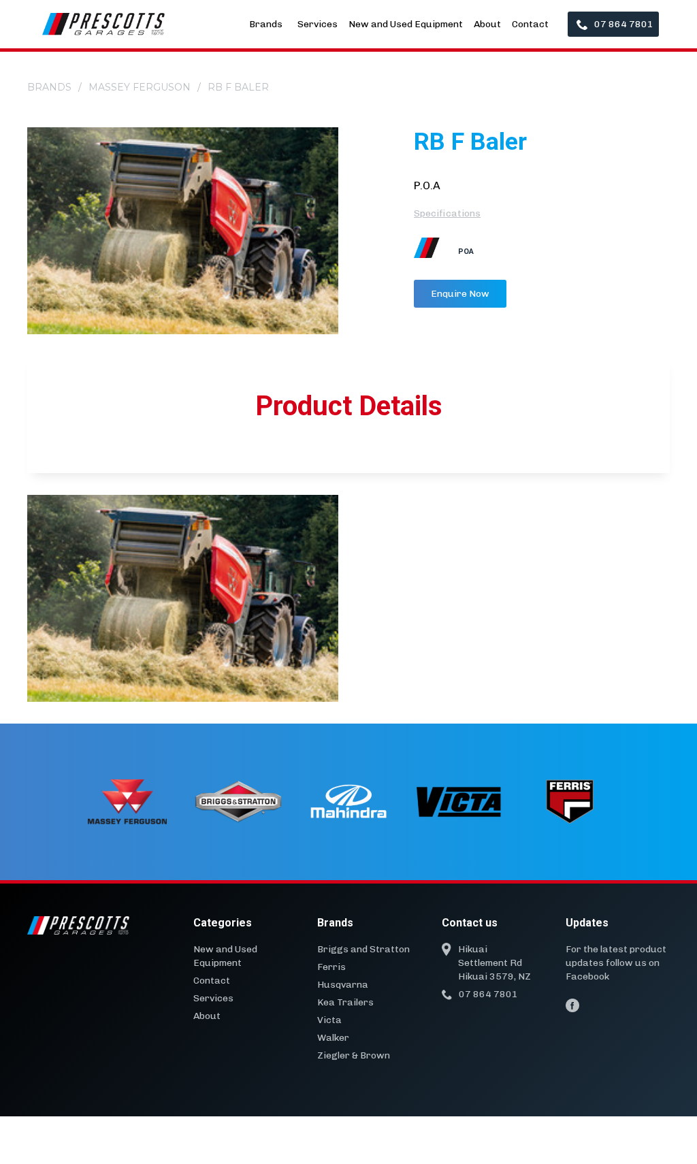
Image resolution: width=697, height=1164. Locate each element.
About (487, 24)
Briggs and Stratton (363, 949)
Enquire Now (460, 294)
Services (317, 24)
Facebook (587, 976)
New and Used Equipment (405, 24)
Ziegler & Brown (353, 1055)
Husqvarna (342, 984)
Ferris (331, 967)
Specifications (447, 213)
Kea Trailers (345, 1002)
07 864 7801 (623, 24)
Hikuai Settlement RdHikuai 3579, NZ (494, 962)
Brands (49, 87)
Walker (333, 1038)
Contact (530, 24)
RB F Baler (238, 87)
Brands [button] (267, 24)
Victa (329, 1020)
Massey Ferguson (139, 87)
